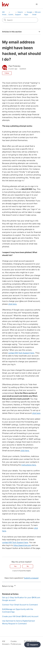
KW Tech (19, 353)
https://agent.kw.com (22, 545)
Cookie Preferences (16, 642)
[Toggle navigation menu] (36, 4)
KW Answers (6, 642)
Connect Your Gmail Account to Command (20, 605)
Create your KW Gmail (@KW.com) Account (20, 616)
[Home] (5, 4)
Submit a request (31, 578)
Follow (7, 73)
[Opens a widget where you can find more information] (32, 645)
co (9, 353)
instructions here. (28, 465)
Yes (15, 566)
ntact (12, 353)
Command (12, 14)
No (28, 566)
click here (36, 413)
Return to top (8, 586)
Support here (28, 353)
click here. (12, 304)
